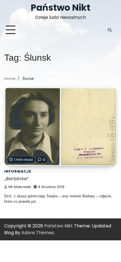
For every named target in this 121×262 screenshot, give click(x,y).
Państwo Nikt (60, 7)
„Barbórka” (16, 178)
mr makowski (19, 186)
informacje (17, 171)
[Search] (110, 30)
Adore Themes (37, 232)
